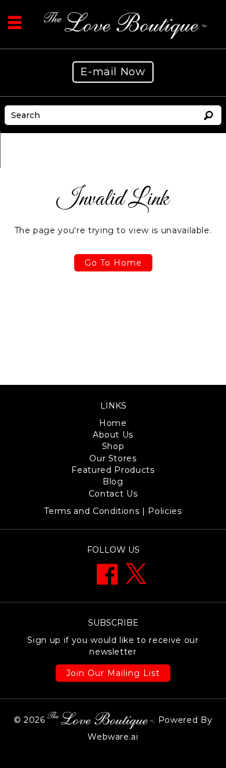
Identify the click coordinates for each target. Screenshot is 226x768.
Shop (113, 446)
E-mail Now (113, 71)
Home (113, 423)
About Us (113, 434)
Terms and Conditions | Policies (112, 511)
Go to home (113, 263)
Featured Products (112, 470)
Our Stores (113, 458)
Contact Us (113, 493)
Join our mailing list (113, 673)
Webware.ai (113, 737)
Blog (113, 481)
